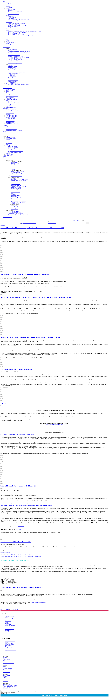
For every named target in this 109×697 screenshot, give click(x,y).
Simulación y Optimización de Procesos (18, 189)
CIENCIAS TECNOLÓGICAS (14, 20)
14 (13, 609)
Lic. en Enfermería (12, 75)
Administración (11, 16)
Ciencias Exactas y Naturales (14, 27)
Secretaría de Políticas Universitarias (10, 685)
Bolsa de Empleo (8, 630)
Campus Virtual (9, 143)
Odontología (10, 77)
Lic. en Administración (12, 71)
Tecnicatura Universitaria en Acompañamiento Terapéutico (19, 51)
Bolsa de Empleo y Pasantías (11, 99)
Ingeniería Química (12, 67)
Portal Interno (5, 681)
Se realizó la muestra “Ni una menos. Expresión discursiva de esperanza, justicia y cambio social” (32, 228)
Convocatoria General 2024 (11, 115)
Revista (7, 106)
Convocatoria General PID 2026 (12, 109)
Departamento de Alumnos (11, 138)
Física (12, 167)
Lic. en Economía (11, 74)
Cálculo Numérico (14, 164)
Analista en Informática (12, 49)
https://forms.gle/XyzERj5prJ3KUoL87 (54, 424)
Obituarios (8, 45)
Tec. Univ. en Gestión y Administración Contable (18, 52)
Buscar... (72, 222)
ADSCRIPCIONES (10, 122)
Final (18, 609)
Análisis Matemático (15, 162)
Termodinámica (14, 196)
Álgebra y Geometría (15, 163)
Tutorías (6, 649)
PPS (11, 198)
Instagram (5, 678)
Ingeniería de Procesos (15, 195)
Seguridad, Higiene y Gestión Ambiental (19, 180)
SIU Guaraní (8, 141)
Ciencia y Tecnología (12, 12)
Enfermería (10, 50)
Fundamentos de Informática (16, 176)
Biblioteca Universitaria (9, 629)
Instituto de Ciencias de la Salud (14, 33)
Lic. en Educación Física (13, 80)
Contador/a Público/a (12, 69)
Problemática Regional (15, 172)
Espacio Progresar (9, 104)
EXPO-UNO (8, 105)
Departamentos (9, 22)
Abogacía (10, 65)
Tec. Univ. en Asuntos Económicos (15, 58)
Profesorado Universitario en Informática (16, 78)
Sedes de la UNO (8, 627)
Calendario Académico (10, 137)
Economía (13, 169)
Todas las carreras (9, 85)
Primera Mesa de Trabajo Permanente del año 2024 (17, 369)
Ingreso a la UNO (8, 619)
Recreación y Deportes (10, 98)
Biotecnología (13, 178)
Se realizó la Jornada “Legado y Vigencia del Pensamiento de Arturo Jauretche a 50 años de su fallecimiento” (36, 297)
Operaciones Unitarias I (15, 182)
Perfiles (7, 40)
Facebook (5, 676)
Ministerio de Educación (8, 684)
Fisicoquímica (13, 181)
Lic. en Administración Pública (14, 73)
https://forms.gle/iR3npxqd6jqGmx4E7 (38, 602)
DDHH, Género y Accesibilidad (12, 96)
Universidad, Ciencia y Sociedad (17, 171)
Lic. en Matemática (12, 82)
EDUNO (5, 125)
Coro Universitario (9, 93)
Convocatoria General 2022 (11, 116)
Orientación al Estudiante (11, 94)
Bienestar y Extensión (7, 88)
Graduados (8, 100)
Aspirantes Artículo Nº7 (10, 149)
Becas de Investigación (10, 117)
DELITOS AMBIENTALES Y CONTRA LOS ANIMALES (19, 435)
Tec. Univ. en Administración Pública (15, 56)
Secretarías (8, 8)
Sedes (7, 39)
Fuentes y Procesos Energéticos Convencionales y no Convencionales (24, 190)
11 (10, 609)
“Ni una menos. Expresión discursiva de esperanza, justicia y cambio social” (25, 274)
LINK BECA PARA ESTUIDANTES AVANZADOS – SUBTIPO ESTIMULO (17, 554)
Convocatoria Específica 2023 (12, 111)
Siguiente (15, 609)
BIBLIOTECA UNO (12, 146)
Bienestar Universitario (10, 89)
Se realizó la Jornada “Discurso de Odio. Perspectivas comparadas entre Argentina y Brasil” (30, 337)
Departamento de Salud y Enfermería (15, 213)
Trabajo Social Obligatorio (10, 625)
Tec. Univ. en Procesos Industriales (15, 59)
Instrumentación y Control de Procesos (18, 186)
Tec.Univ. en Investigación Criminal (15, 63)
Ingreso (4, 86)
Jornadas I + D (8, 114)
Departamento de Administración (14, 212)
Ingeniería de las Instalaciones (16, 197)
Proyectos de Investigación (10, 644)
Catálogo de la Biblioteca (13, 148)
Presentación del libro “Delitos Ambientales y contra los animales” (22, 587)
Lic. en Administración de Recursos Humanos (17, 72)
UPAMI (7, 92)
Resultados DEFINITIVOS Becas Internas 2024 (16, 542)
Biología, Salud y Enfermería (14, 24)
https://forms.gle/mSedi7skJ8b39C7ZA (37, 502)
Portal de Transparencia (7, 217)
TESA (12, 193)
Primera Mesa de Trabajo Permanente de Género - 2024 (19, 486)
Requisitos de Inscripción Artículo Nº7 (15, 151)
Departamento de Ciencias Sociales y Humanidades (18, 214)
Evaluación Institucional (10, 44)
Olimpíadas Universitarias (11, 107)
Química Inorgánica (14, 206)
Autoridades (10, 7)
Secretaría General (11, 9)
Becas (7, 144)
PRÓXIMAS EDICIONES (11, 129)
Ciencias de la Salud (12, 17)
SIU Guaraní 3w (8, 621)
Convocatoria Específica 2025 (12, 110)
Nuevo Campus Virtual (7, 155)
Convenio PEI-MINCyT (10, 121)
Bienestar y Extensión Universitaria (15, 11)
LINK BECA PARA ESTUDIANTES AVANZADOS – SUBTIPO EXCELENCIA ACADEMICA (21, 556)
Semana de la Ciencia (10, 113)
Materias (7, 140)
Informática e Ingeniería (13, 26)
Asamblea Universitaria (10, 3)
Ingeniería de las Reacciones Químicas (18, 201)
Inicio (4, 1)
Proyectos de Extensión (10, 101)
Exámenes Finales (8, 623)
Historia (7, 41)
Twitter (4, 677)
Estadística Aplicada (15, 165)
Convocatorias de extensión (13, 102)
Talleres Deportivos (8, 645)
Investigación (5, 108)
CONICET (5, 688)
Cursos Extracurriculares (10, 97)
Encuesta (3, 403)
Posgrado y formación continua (12, 83)
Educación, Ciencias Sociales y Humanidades (17, 25)
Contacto (7, 43)
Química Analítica (14, 209)
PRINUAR (8, 119)
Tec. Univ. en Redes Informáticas (14, 60)
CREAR (10, 38)
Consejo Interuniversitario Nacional (10, 686)
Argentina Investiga (7, 687)
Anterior (4, 609)
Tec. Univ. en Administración (14, 55)
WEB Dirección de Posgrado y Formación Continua (18, 84)
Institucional (5, 2)
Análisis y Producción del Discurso (18, 173)
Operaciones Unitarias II (15, 184)
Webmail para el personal (8, 679)
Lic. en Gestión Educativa (13, 81)
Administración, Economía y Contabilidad (16, 23)
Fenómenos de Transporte (16, 187)
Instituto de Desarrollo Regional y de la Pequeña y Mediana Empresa (22, 35)
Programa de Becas (9, 90)
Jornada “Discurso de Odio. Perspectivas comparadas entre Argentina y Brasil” (26, 505)
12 (11, 609)
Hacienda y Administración (13, 14)
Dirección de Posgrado (10, 28)
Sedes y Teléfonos (6, 675)
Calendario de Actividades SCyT (12, 123)
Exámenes (8, 139)
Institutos (7, 30)
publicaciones (8, 126)
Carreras (6, 617)
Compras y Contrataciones (11, 42)
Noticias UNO (3, 225)
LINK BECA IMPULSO (6, 552)
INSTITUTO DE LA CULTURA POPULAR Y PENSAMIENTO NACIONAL (24, 31)
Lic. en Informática (12, 76)
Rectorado (8, 6)
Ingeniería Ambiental (12, 68)
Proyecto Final (13, 194)
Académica (10, 10)
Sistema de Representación (16, 188)
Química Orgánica (14, 207)
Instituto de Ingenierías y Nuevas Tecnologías (17, 32)
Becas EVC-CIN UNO (10, 118)
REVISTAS (8, 127)
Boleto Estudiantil (9, 154)
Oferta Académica (6, 47)
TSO (12, 200)
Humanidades (11, 18)
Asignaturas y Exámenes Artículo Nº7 (15, 152)
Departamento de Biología (13, 211)
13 (12, 609)
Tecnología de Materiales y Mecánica (18, 202)
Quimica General (14, 205)
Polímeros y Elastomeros (15, 203)
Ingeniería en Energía (12, 66)
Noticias (4, 131)
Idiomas (7, 91)
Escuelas (7, 15)
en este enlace (21, 526)
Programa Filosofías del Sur (10, 650)
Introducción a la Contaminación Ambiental (19, 179)
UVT (4, 124)
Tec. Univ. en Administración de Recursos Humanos (18, 57)
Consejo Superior (9, 5)
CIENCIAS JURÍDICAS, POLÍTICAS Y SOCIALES (19, 19)
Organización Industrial (15, 192)
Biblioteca (8, 145)
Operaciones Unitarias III (16, 185)
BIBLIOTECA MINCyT (13, 147)
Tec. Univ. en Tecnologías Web (14, 61)
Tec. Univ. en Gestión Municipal (14, 53)
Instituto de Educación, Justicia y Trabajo (16, 34)
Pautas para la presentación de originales (14, 130)
